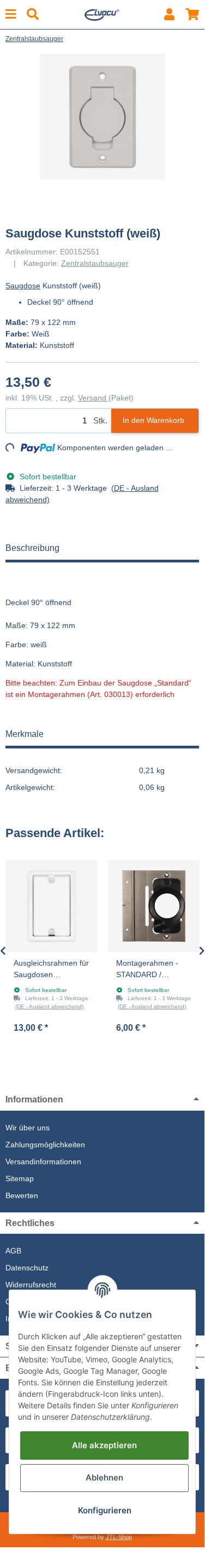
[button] (169, 14)
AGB (13, 1250)
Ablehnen (104, 1477)
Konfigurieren (104, 1510)
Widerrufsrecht (30, 1284)
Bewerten (21, 1195)
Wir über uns (27, 1127)
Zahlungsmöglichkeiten (45, 1144)
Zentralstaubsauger (95, 263)
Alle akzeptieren (104, 1445)
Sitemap (19, 1178)
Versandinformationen (43, 1161)
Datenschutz (27, 1267)
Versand (93, 397)
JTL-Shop (119, 1537)
